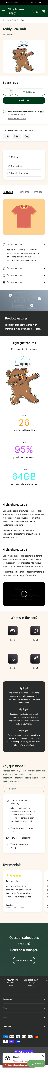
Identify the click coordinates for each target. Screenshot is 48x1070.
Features (8, 191)
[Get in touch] (38, 11)
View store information (17, 118)
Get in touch (22, 960)
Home (7, 20)
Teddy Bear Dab (18, 20)
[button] (4, 11)
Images (38, 191)
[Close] (43, 1056)
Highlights (23, 191)
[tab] (9, 192)
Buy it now (24, 100)
